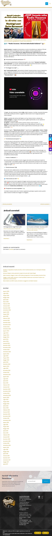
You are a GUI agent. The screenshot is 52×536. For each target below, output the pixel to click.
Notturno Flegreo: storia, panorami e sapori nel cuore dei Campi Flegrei (19, 273)
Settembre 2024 (7, 328)
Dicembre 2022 (6, 364)
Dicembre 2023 (6, 345)
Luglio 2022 (5, 368)
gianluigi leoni (16, 41)
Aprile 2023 (5, 362)
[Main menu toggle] (46, 3)
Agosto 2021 (6, 376)
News (5, 228)
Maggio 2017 (6, 462)
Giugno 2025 (6, 314)
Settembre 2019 (6, 420)
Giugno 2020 (6, 401)
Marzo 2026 (6, 301)
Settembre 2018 (6, 445)
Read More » (6, 238)
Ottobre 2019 (6, 418)
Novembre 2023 (6, 347)
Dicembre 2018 (6, 439)
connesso (11, 249)
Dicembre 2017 (6, 458)
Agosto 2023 (6, 353)
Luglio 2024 (5, 333)
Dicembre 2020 (6, 389)
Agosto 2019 (6, 422)
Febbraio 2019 (6, 435)
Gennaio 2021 (6, 387)
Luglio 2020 (5, 399)
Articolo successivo (45, 204)
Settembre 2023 (7, 351)
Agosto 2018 (6, 447)
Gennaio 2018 (6, 455)
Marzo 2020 (6, 408)
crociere (29, 230)
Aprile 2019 (5, 430)
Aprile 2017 (5, 464)
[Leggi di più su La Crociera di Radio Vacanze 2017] (37, 219)
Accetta (37, 532)
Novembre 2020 (7, 391)
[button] (50, 3)
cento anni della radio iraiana (39, 40)
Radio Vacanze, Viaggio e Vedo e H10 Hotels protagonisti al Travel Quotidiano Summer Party (24, 275)
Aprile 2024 (5, 339)
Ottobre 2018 (6, 443)
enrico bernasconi (8, 41)
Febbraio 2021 (6, 385)
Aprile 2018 (5, 453)
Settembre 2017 (6, 460)
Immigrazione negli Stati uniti (13, 227)
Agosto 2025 (6, 312)
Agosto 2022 (6, 366)
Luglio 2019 (5, 424)
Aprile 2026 (5, 299)
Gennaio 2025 (6, 320)
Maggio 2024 (6, 337)
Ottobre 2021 (6, 372)
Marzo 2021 (5, 383)
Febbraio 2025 (6, 318)
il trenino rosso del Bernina (25, 41)
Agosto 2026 (6, 291)
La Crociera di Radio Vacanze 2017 (37, 227)
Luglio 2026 (5, 293)
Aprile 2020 (5, 406)
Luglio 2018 (5, 449)
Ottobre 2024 (6, 326)
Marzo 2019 (5, 433)
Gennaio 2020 (6, 412)
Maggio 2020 (6, 403)
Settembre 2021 (6, 374)
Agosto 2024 (6, 331)
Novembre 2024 (7, 324)
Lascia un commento (27, 40)
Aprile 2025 (5, 316)
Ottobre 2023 (6, 349)
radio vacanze (34, 230)
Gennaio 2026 (6, 306)
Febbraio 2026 (6, 303)
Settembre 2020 (7, 395)
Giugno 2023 (6, 358)
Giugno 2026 (6, 295)
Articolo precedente (6, 204)
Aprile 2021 (5, 380)
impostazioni (7, 534)
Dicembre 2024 (6, 322)
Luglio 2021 (5, 378)
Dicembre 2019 (6, 414)
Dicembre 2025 (6, 308)
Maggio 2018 (6, 451)
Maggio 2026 (6, 297)
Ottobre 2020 (6, 393)
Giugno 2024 (6, 335)
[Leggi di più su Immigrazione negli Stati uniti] (14, 219)
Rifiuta (45, 532)
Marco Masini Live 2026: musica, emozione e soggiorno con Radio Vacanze (20, 281)
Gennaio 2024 (6, 343)
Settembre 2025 (7, 310)
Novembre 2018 (6, 441)
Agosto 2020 (6, 397)
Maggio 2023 (6, 360)
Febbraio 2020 (6, 410)
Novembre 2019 (6, 416)
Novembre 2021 (6, 370)
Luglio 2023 (5, 356)
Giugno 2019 (6, 426)
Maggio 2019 (6, 428)
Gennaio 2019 (6, 437)
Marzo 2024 (6, 341)
